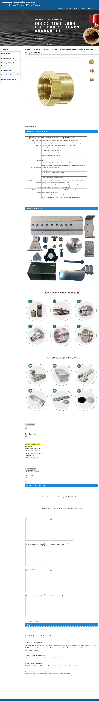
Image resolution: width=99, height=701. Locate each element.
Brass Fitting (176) (6, 53)
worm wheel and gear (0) (8, 79)
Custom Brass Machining (42, 49)
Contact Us (92, 8)
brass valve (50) (6, 70)
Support (82, 8)
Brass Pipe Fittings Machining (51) (10, 64)
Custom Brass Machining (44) (10, 75)
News (75, 8)
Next (97, 27)
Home (60, 8)
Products (68, 8)
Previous (1, 27)
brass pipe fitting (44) (7, 58)
